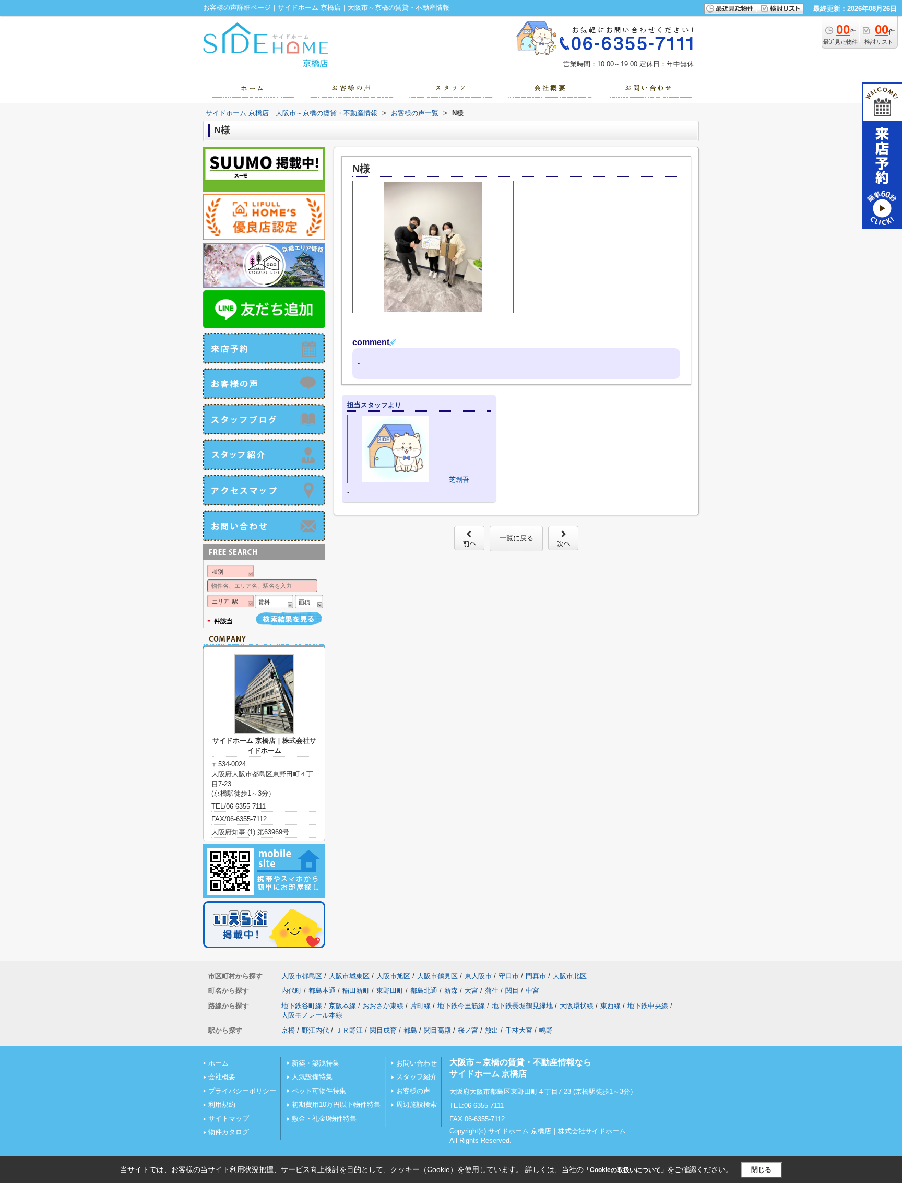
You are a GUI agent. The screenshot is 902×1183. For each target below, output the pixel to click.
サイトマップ (228, 1118)
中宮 (532, 991)
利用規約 (221, 1104)
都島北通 (423, 991)
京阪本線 (342, 1006)
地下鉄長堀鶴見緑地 (522, 1006)
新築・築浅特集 (315, 1063)
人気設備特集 (312, 1077)
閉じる (761, 1170)
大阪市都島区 (301, 976)
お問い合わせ (416, 1063)
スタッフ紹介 (416, 1077)
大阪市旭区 (393, 976)
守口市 (509, 976)
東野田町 (389, 991)
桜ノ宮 (468, 1030)
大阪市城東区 (349, 976)
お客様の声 (413, 1091)
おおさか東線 (383, 1006)
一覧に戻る (516, 538)
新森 (451, 991)
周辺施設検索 (416, 1104)
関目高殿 (437, 1030)
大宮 (471, 991)
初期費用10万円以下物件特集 (336, 1104)
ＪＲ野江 (349, 1030)
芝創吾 (459, 479)
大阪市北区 (570, 976)
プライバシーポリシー (242, 1091)
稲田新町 (356, 991)
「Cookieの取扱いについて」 (625, 1170)
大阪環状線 (577, 1006)
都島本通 (322, 991)
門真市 (536, 976)
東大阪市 (478, 976)
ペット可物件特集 (319, 1091)
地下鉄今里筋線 (461, 1006)
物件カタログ (228, 1132)
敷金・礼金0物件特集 (324, 1118)
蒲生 (492, 991)
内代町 (291, 991)
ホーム (218, 1063)
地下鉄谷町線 (301, 1006)
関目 (512, 991)
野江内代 (315, 1030)
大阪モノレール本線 (311, 1015)
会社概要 (221, 1077)
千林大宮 (518, 1030)
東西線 (610, 1006)
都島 (410, 1030)
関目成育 (383, 1030)
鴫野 (546, 1030)
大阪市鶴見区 (437, 976)
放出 (492, 1030)
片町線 (420, 1006)
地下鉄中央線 (647, 1006)
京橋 (288, 1030)
